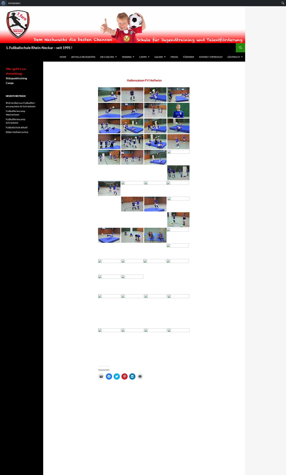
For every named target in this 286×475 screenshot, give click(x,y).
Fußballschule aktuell (16, 127)
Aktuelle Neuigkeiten (83, 57)
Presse (174, 57)
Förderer (188, 57)
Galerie (158, 57)
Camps (143, 57)
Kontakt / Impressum (210, 57)
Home (63, 57)
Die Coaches (107, 57)
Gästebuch (233, 57)
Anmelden (14, 3)
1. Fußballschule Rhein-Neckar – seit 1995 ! (39, 47)
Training (127, 57)
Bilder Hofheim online (17, 132)
